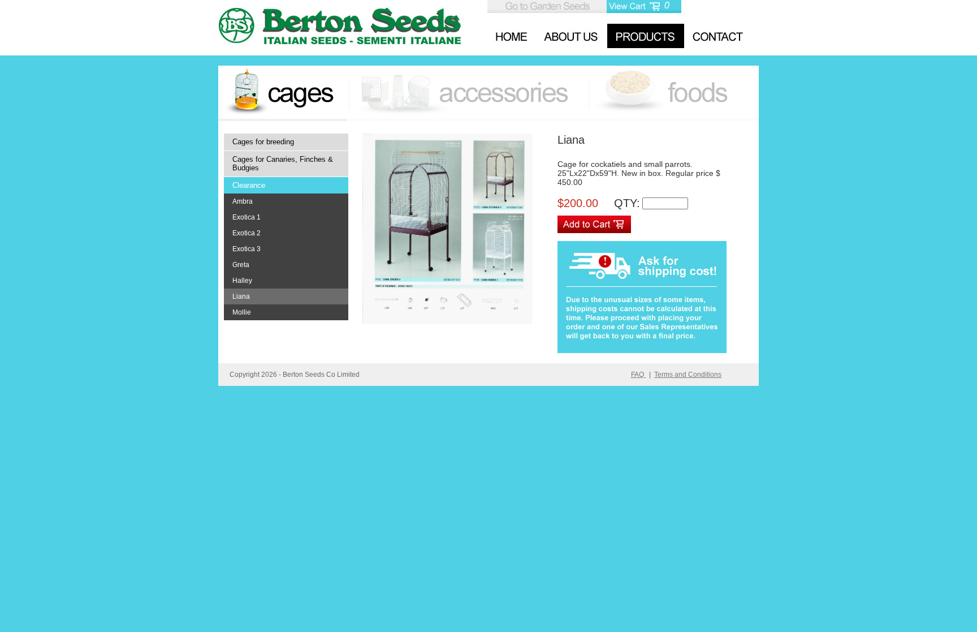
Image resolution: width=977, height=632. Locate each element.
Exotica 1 (246, 217)
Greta (240, 265)
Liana (241, 296)
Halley (242, 281)
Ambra (242, 201)
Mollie (241, 312)
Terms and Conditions (687, 375)
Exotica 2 (246, 233)
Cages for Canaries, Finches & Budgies (282, 163)
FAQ (638, 375)
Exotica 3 (246, 249)
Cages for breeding (263, 141)
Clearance (248, 185)
